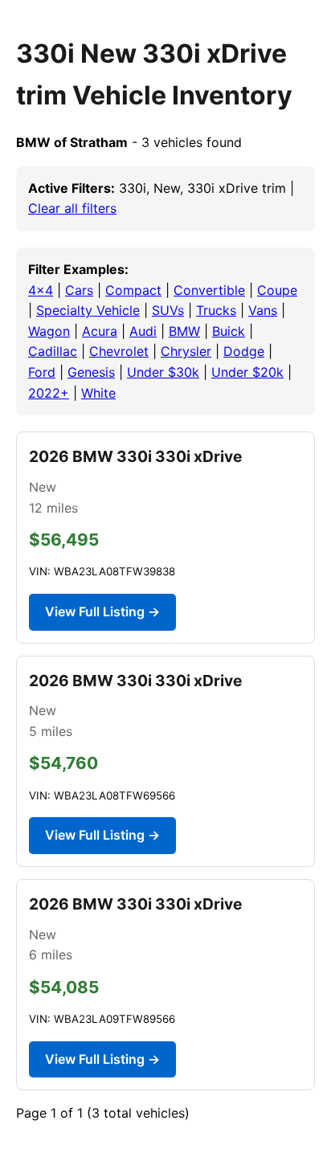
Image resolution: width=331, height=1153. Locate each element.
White (98, 393)
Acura (99, 331)
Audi (143, 331)
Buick (228, 331)
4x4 (40, 290)
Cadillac (52, 351)
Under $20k (247, 372)
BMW (184, 331)
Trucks (216, 310)
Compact (133, 290)
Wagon (49, 331)
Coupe (277, 290)
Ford (41, 372)
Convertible (209, 290)
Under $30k (163, 372)
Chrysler (186, 351)
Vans (262, 310)
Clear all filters (72, 208)
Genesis (91, 372)
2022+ (48, 393)
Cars (79, 290)
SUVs (168, 310)
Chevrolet (119, 351)
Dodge (243, 351)
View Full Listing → (102, 611)
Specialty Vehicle (88, 310)
